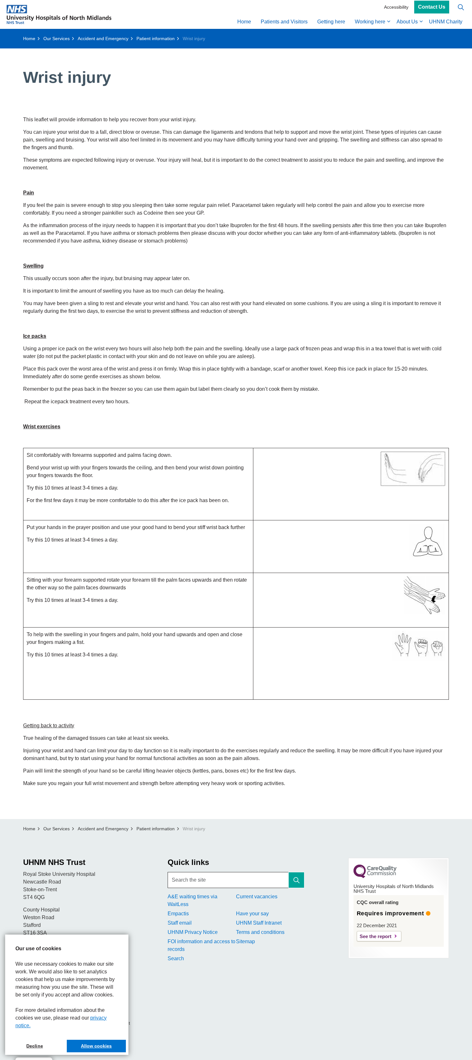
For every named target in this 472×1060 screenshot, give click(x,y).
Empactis (178, 913)
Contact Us (431, 7)
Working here (370, 21)
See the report (375, 936)
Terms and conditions (260, 932)
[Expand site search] (460, 7)
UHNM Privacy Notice (193, 932)
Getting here (331, 21)
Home (244, 21)
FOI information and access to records (201, 945)
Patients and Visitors (284, 21)
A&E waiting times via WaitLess (192, 900)
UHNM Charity (445, 21)
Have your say (252, 913)
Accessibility (396, 7)
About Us (407, 21)
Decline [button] (34, 1045)
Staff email (180, 923)
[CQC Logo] (375, 876)
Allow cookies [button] (96, 1045)
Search (176, 958)
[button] (296, 880)
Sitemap (245, 941)
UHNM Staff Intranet (259, 923)
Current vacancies (256, 896)
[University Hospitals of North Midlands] (58, 14)
